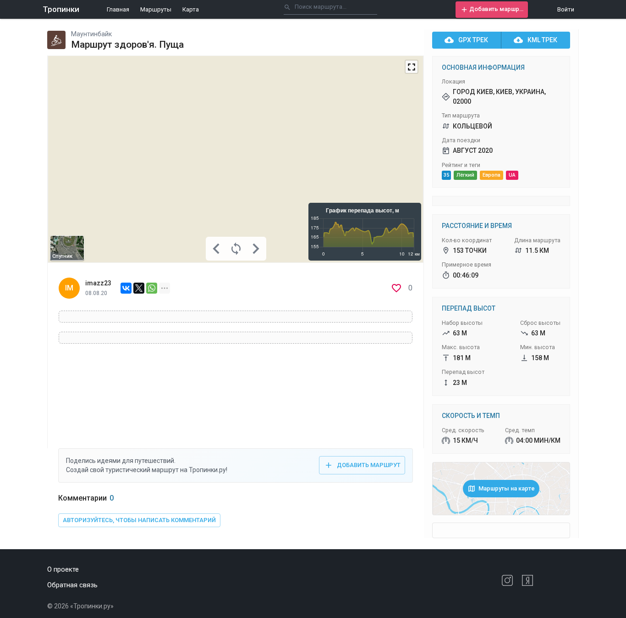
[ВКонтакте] (126, 288)
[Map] (235, 159)
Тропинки (61, 9)
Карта (190, 9)
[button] (492, 9)
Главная (118, 9)
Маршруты (155, 9)
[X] (138, 288)
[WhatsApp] (151, 288)
